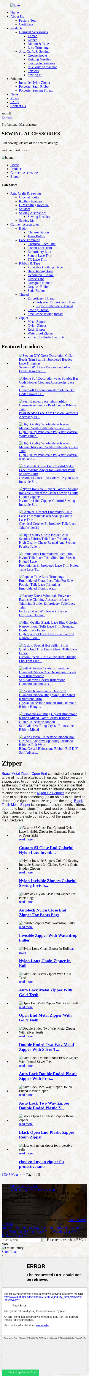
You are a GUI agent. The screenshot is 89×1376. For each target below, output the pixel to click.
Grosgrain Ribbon (40, 283)
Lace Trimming (38, 47)
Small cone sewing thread (45, 314)
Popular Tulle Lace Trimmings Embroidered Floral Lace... (39, 586)
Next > (16, 1174)
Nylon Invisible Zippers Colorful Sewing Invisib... (47, 883)
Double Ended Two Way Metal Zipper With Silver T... (46, 1047)
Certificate (26, 24)
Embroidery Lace (39, 252)
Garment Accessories (33, 32)
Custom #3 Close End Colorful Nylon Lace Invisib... (46, 850)
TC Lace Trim (37, 259)
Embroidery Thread (41, 298)
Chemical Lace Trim (42, 244)
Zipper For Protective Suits (46, 337)
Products (16, 28)
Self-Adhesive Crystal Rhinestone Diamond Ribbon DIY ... (42, 682)
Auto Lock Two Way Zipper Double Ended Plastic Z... (44, 1105)
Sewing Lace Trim (41, 1228)
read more (26, 839)
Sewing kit (35, 75)
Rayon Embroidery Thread (54, 306)
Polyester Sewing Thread (36, 90)
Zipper (32, 40)
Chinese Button (38, 232)
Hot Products (77, 1220)
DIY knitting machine (42, 67)
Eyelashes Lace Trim (16, 1235)
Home (14, 12)
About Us (17, 16)
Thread (32, 36)
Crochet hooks (38, 55)
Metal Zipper (36, 321)
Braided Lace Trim (14, 1228)
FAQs (14, 102)
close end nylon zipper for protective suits (41, 1164)
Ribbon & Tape (38, 44)
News (14, 94)
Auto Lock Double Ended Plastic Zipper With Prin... (48, 1076)
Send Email (9, 1252)
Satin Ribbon (37, 290)
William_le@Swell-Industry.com (32, 1190)
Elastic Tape (36, 279)
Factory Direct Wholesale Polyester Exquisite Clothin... (43, 613)
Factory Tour (28, 20)
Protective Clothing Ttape (45, 267)
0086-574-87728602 (24, 1186)
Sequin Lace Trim (40, 255)
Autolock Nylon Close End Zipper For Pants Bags (42, 912)
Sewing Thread (38, 310)
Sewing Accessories (41, 63)
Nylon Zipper (37, 325)
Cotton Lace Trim (40, 248)
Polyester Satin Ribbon (34, 86)
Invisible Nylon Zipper (34, 82)
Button (23, 228)
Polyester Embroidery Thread (56, 302)
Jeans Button (36, 236)
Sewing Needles (39, 217)
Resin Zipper (36, 329)
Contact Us (18, 106)
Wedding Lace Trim (66, 1231)
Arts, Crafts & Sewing (34, 51)
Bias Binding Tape (40, 271)
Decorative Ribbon (41, 275)
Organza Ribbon (39, 287)
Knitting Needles (39, 59)
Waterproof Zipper (40, 333)
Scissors (33, 71)
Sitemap (7, 1224)
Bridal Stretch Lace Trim (34, 1231)
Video (14, 98)
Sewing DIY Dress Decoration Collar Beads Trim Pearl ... (44, 369)
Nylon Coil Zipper (50, 793)
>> (23, 1174)
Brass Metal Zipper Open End (24, 773)
